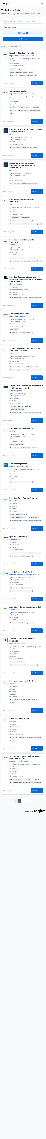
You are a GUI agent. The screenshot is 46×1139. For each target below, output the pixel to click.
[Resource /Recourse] (6, 640)
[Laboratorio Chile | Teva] (6, 757)
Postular (35, 83)
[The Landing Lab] (6, 278)
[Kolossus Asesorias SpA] (6, 465)
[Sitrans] (6, 430)
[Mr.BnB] (6, 130)
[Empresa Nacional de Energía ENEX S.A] (6, 573)
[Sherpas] (6, 682)
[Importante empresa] (6, 315)
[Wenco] (6, 201)
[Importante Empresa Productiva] (6, 54)
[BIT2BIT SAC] (6, 499)
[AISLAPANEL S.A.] (6, 538)
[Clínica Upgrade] (6, 387)
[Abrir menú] (42, 3)
